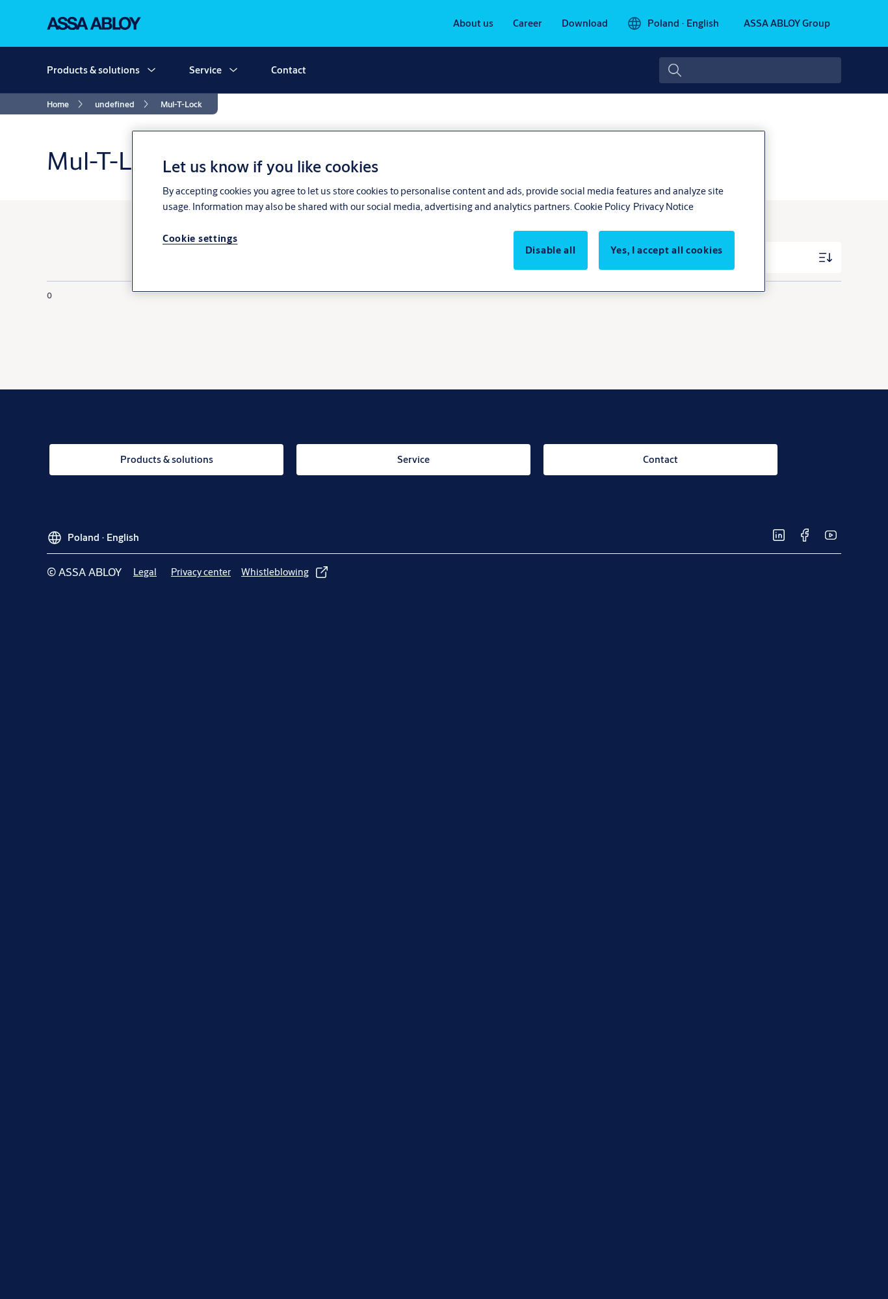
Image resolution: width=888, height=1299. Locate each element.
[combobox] (750, 70)
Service (205, 70)
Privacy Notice (663, 206)
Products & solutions (93, 70)
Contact (288, 70)
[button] (151, 70)
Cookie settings (200, 238)
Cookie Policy (602, 206)
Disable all (550, 250)
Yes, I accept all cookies (667, 250)
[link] (473, 23)
